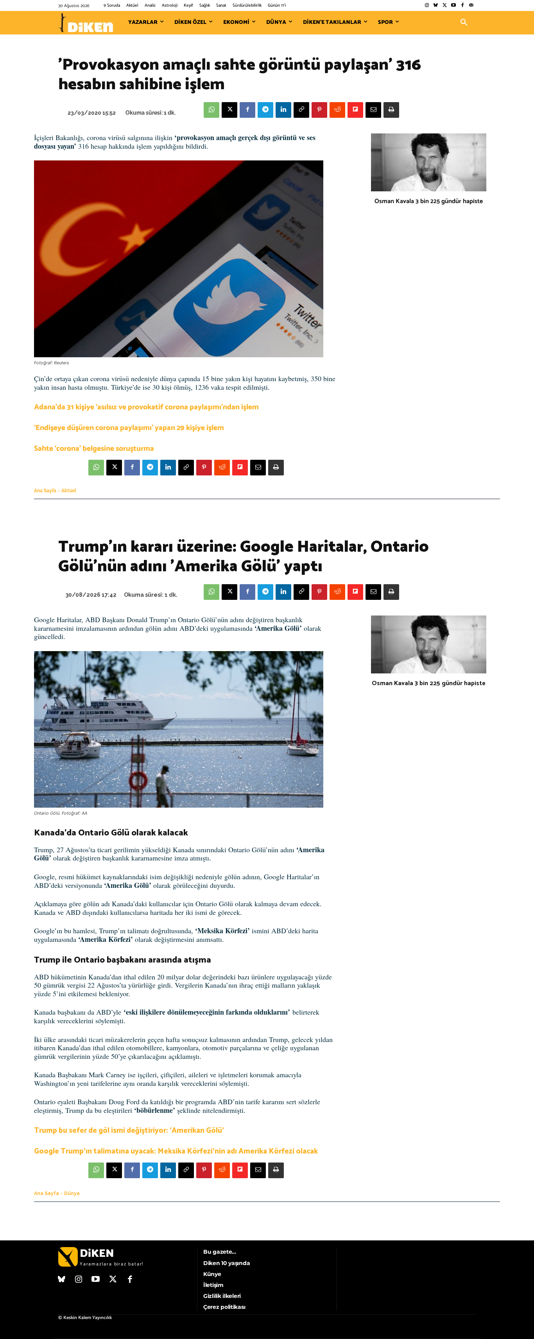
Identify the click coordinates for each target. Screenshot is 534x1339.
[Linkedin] (283, 110)
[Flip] (355, 110)
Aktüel (68, 490)
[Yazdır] (391, 110)
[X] (229, 110)
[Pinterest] (319, 110)
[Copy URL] (301, 110)
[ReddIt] (337, 110)
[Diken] (85, 22)
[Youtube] (453, 5)
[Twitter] (444, 5)
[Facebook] (462, 5)
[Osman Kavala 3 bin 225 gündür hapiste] (428, 162)
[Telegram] (265, 110)
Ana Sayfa (45, 490)
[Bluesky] (435, 5)
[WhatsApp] (211, 110)
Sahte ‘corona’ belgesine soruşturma (94, 449)
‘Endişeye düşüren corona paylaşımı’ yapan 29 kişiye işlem (129, 428)
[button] (464, 22)
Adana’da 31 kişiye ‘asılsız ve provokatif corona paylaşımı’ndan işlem (146, 407)
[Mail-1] (471, 5)
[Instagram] (426, 5)
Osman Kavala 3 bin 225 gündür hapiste (429, 201)
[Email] (373, 110)
